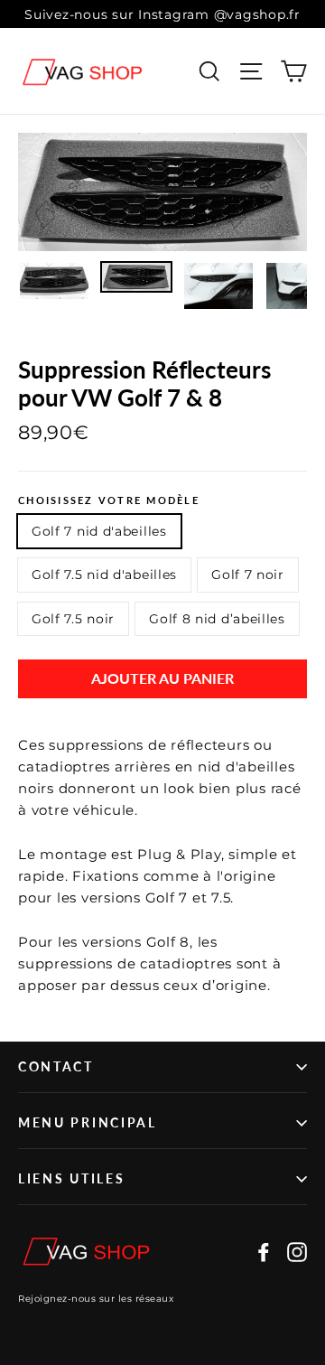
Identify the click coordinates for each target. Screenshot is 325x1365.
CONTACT (56, 1067)
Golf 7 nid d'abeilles (99, 531)
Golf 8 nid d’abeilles (217, 619)
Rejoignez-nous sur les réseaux (95, 1298)
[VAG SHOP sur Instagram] (297, 1251)
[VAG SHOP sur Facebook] (264, 1251)
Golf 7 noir (247, 574)
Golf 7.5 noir (73, 619)
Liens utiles (71, 1179)
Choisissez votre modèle (109, 500)
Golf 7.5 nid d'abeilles (104, 574)
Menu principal (87, 1123)
